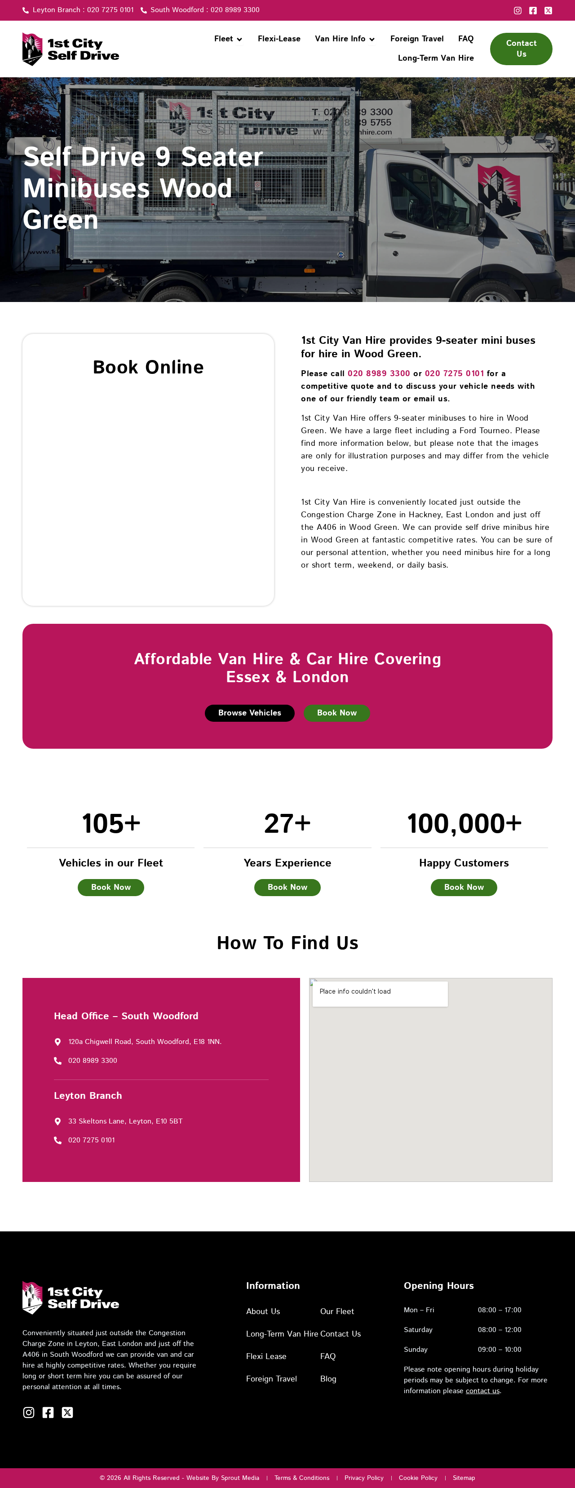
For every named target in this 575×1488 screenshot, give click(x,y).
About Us (263, 1312)
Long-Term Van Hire (282, 1334)
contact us (483, 1391)
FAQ (328, 1357)
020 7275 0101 (454, 374)
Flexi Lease (266, 1357)
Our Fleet (337, 1312)
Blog (328, 1379)
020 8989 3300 (379, 374)
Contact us (340, 1334)
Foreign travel (271, 1379)
